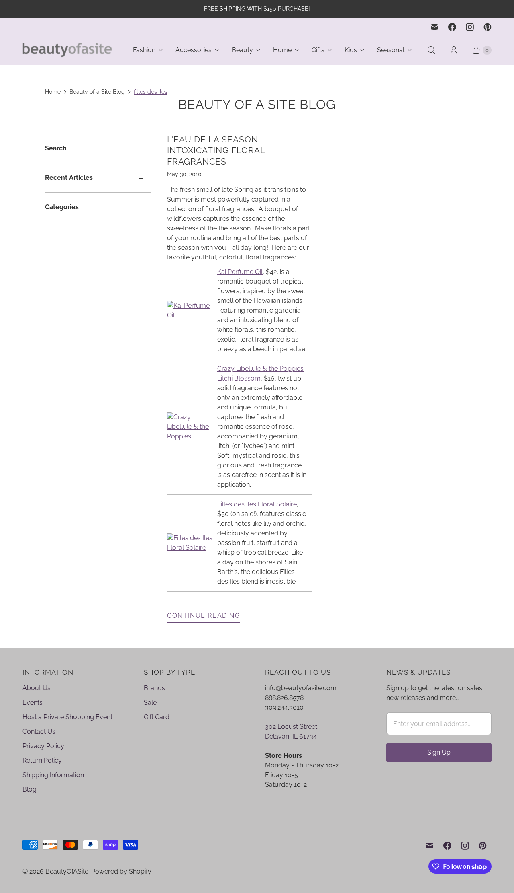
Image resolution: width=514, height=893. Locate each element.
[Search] (431, 50)
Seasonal (390, 50)
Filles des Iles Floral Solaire (257, 504)
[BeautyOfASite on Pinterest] (487, 27)
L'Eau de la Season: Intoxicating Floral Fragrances (216, 150)
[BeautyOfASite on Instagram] (470, 27)
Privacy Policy (43, 746)
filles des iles (150, 91)
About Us (36, 688)
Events (32, 702)
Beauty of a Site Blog (97, 91)
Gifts (318, 50)
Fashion (144, 50)
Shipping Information (53, 775)
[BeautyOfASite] (67, 50)
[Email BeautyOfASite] (434, 27)
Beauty (242, 50)
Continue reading (203, 615)
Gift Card (156, 717)
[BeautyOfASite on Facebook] (452, 27)
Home (282, 50)
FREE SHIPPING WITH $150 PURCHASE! (257, 9)
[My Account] (454, 50)
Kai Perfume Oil (240, 272)
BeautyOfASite (66, 871)
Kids (351, 50)
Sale (150, 702)
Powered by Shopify (121, 871)
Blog (29, 789)
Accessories (193, 50)
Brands (154, 688)
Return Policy (42, 760)
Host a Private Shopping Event (67, 717)
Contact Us (38, 731)
